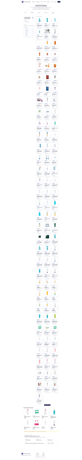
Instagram (52, 443)
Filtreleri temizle (33, 17)
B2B (58, 1)
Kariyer (45, 1)
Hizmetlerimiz (37, 1)
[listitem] (28, 13)
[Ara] (52, 2)
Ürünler (42, 1)
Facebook (49, 443)
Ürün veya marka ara (26, 21)
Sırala (25, 24)
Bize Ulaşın (48, 1)
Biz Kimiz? (33, 1)
